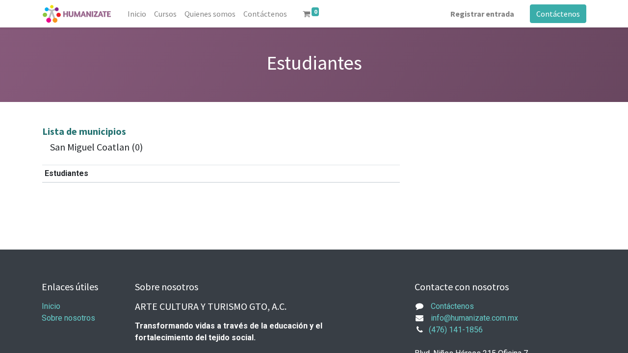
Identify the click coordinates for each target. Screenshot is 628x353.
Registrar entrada (482, 14)
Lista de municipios (84, 131)
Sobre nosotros (68, 318)
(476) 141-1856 (456, 329)
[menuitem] (137, 14)
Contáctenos (558, 14)
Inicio (51, 306)
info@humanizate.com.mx (474, 318)
